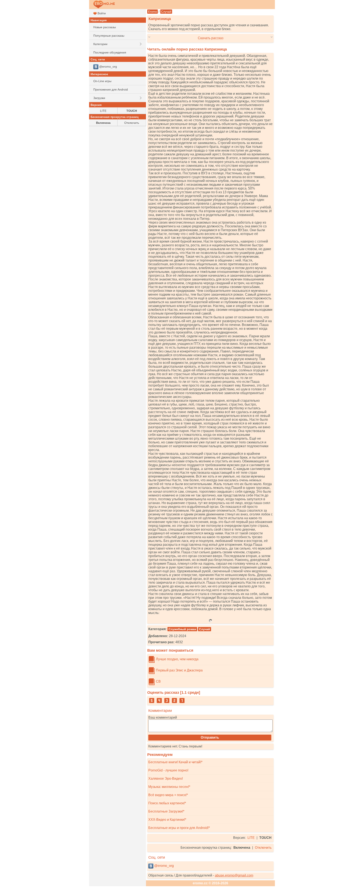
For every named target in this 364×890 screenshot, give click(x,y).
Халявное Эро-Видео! (165, 778)
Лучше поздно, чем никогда (176, 659)
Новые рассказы (104, 27)
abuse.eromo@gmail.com (234, 875)
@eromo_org (163, 865)
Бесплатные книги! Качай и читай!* (175, 762)
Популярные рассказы (108, 35)
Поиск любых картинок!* (167, 803)
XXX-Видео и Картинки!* (167, 819)
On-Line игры (102, 81)
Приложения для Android (110, 89)
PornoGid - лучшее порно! (168, 770)
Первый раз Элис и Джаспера (179, 670)
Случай (166, 11)
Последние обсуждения (109, 52)
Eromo (152, 11)
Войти (101, 13)
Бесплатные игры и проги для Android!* (179, 828)
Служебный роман (182, 629)
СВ (158, 681)
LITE (251, 837)
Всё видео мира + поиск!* (168, 795)
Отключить (263, 847)
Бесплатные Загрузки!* (166, 811)
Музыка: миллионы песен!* (169, 787)
